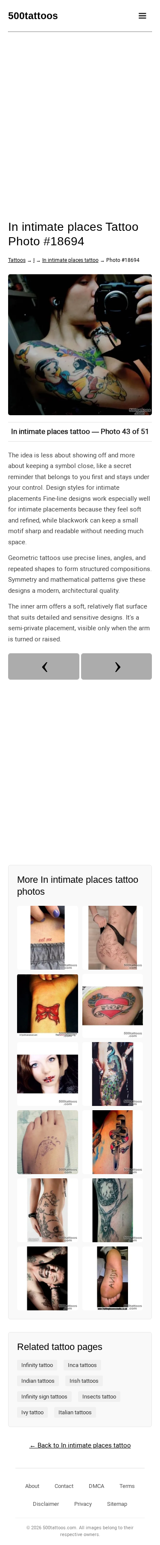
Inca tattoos (82, 1365)
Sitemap (117, 1504)
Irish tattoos (84, 1381)
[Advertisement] (80, 120)
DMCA (96, 1486)
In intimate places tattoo (70, 260)
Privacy (83, 1504)
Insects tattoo (99, 1396)
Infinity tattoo (37, 1365)
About (32, 1486)
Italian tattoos (75, 1412)
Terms (127, 1486)
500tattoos (33, 15)
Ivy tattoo (32, 1412)
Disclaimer (46, 1504)
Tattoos (17, 260)
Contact (64, 1486)
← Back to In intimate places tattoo (80, 1445)
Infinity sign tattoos (44, 1396)
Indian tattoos (38, 1381)
